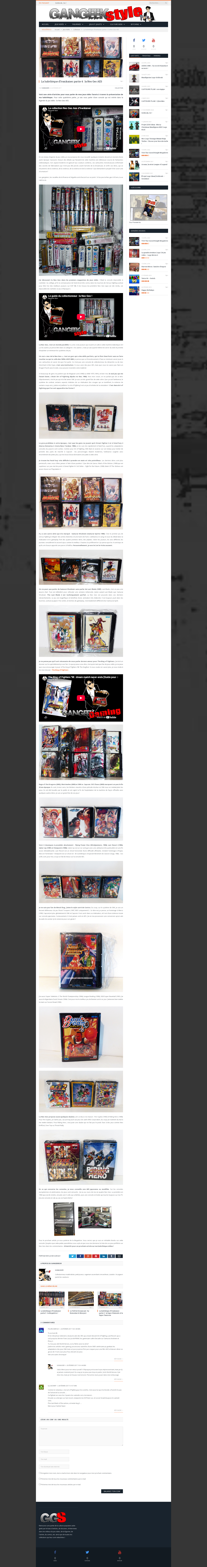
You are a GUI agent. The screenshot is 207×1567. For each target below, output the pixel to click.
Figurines (76, 24)
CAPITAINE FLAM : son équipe (153, 89)
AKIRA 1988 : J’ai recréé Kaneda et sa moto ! (154, 67)
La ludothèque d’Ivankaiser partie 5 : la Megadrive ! (51, 1312)
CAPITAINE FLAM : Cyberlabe (152, 101)
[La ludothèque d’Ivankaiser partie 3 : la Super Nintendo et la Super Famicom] (110, 1300)
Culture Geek (116, 24)
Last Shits (135, 56)
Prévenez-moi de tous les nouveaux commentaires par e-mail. (63, 1479)
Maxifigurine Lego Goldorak (152, 77)
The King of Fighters (60, 670)
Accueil (45, 24)
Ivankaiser (45, 88)
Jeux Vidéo (59, 24)
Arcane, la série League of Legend (154, 164)
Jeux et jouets (95, 24)
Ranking (157, 56)
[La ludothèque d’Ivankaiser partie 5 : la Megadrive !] (52, 1300)
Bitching (135, 24)
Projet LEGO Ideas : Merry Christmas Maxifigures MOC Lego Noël (80, 3)
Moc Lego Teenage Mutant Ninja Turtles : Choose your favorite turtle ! (154, 141)
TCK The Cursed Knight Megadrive (154, 153)
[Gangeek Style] (103, 14)
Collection (119, 88)
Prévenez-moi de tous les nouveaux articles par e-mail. (61, 1484)
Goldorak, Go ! (146, 113)
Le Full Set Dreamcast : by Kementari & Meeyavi (79, 1312)
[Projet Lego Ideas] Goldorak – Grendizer (152, 177)
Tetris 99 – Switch (148, 278)
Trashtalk (146, 56)
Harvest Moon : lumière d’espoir (153, 266)
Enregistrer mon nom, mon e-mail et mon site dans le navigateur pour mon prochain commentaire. (76, 1473)
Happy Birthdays (147, 290)
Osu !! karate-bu (135, 222)
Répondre (118, 1359)
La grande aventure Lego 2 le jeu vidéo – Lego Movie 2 (153, 253)
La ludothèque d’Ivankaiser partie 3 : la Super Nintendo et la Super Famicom (111, 1313)
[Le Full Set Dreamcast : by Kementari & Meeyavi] (81, 1300)
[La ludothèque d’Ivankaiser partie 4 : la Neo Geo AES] (81, 57)
